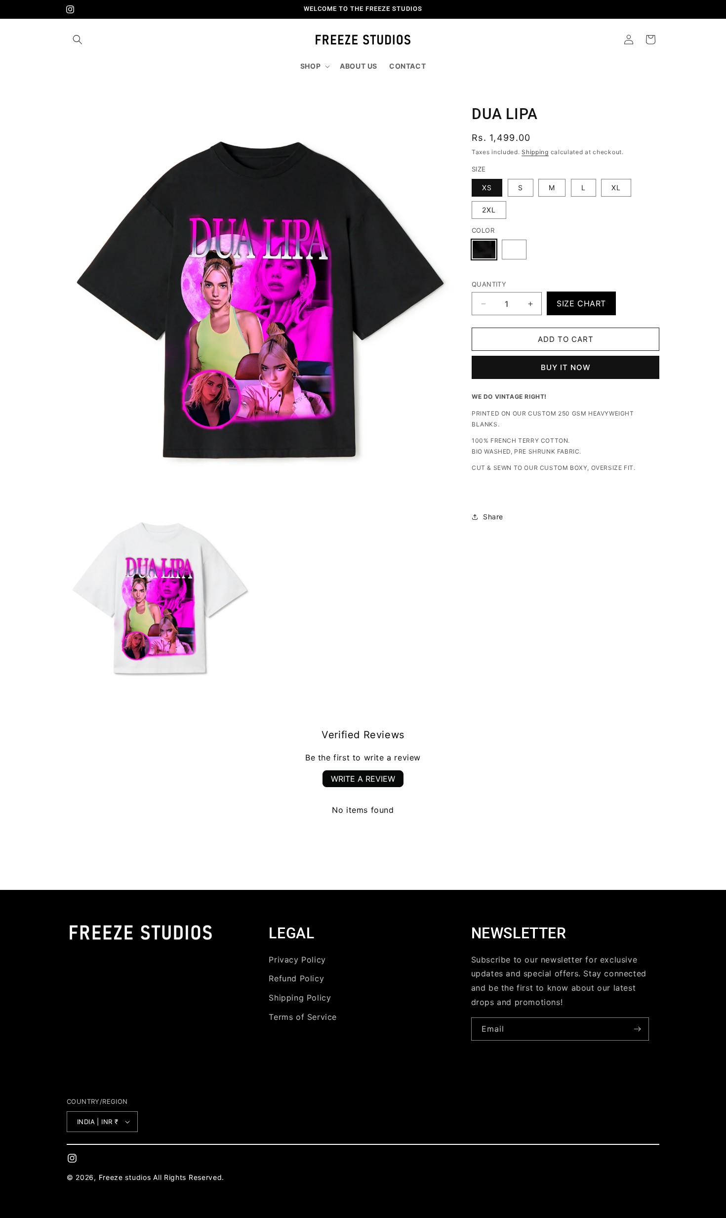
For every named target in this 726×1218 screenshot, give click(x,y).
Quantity (489, 284)
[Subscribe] (637, 1029)
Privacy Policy (297, 960)
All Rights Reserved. (188, 1177)
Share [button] (493, 516)
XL (616, 187)
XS (487, 187)
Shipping (535, 152)
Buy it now (566, 367)
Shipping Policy (300, 998)
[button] (77, 39)
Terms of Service (303, 1017)
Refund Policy (296, 978)
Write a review (363, 779)
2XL (489, 210)
